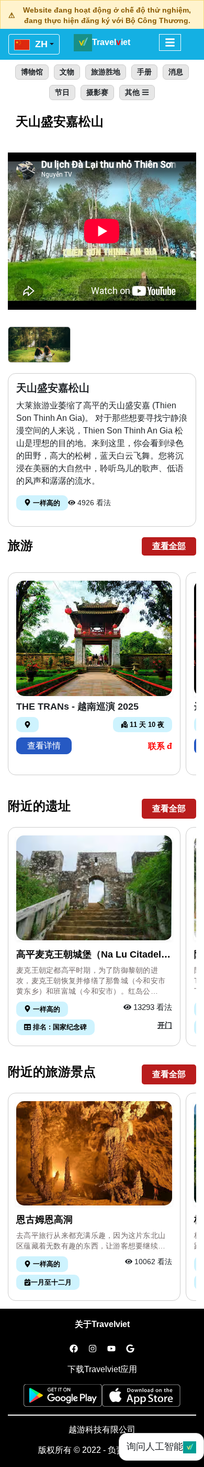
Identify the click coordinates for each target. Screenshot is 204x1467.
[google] (130, 1349)
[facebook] (74, 1349)
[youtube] (111, 1349)
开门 (164, 1025)
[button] (39, 345)
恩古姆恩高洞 (44, 1219)
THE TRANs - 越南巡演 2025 (77, 706)
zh (40, 44)
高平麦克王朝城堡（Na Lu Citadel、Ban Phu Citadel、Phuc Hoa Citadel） (93, 955)
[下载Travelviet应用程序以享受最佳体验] (63, 1398)
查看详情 (44, 745)
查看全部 (169, 545)
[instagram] (92, 1349)
